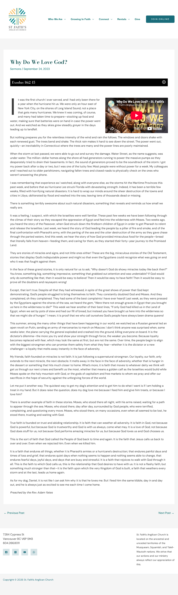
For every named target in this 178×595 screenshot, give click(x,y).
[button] (160, 19)
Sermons (15, 69)
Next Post (166, 513)
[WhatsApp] (34, 552)
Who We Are (55, 19)
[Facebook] (6, 552)
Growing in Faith (81, 19)
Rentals (121, 19)
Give (137, 19)
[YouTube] (24, 552)
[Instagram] (15, 552)
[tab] (89, 82)
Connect (104, 19)
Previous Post (14, 513)
